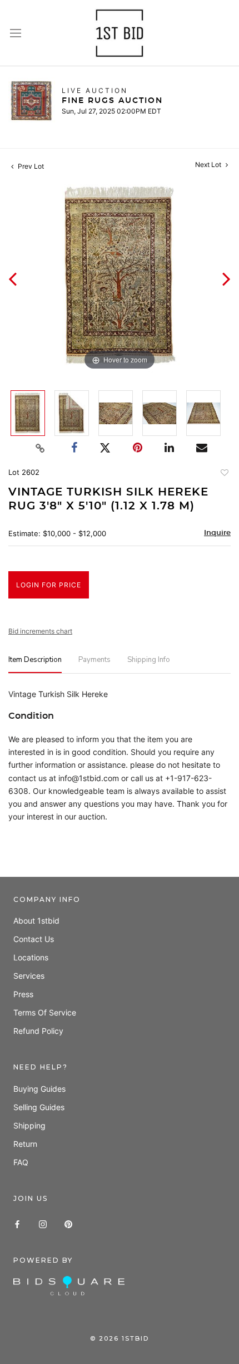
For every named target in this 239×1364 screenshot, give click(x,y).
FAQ (20, 1162)
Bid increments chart (40, 631)
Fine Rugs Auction (112, 101)
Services (28, 975)
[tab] (35, 664)
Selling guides (38, 1107)
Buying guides (39, 1088)
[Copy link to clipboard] (40, 448)
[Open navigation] (15, 33)
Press (23, 994)
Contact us (33, 939)
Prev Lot (30, 166)
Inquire (217, 533)
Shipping (29, 1125)
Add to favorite (224, 474)
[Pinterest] (68, 1223)
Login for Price (48, 585)
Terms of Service (44, 1012)
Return (25, 1144)
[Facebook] (17, 1223)
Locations (30, 957)
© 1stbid (119, 1338)
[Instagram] (43, 1223)
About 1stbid (36, 920)
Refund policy (38, 1031)
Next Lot (209, 164)
